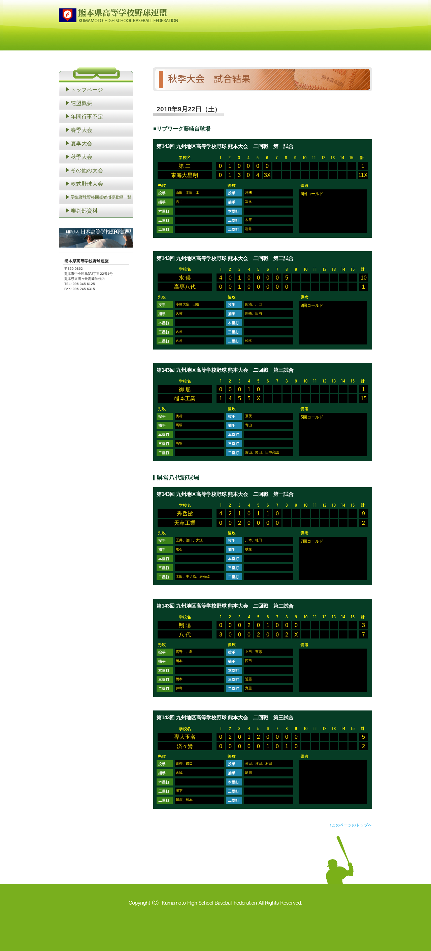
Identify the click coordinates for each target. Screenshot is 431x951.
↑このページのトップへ (351, 825)
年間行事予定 (87, 116)
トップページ (87, 89)
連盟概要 (81, 103)
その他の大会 (87, 170)
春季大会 (81, 130)
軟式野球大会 (87, 184)
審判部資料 (84, 211)
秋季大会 (81, 157)
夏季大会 (81, 143)
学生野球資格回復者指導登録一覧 (101, 197)
